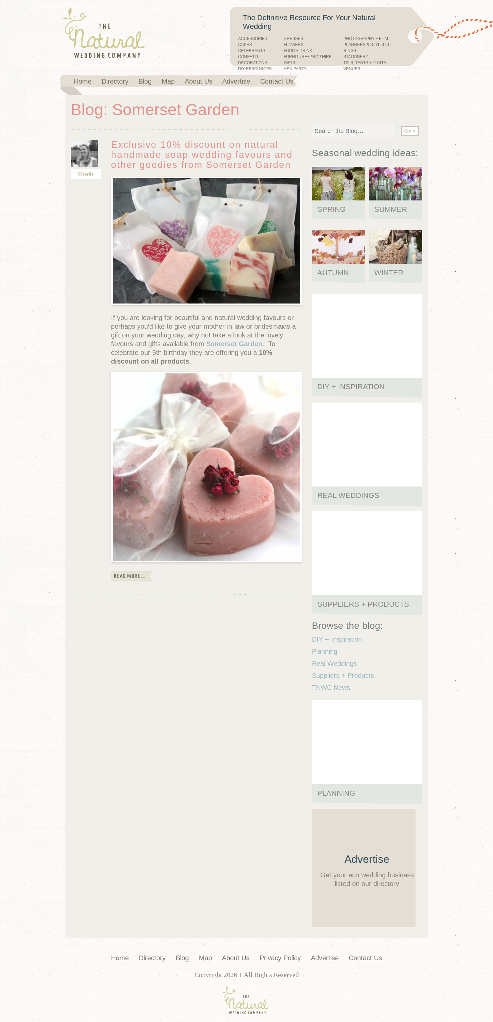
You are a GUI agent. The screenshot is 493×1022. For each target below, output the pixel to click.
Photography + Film (365, 39)
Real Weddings (334, 663)
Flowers (294, 45)
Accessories (252, 39)
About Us (198, 81)
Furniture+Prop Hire (308, 57)
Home (83, 81)
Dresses (293, 39)
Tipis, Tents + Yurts (364, 63)
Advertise (236, 81)
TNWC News (331, 687)
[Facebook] (304, 81)
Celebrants (251, 51)
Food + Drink (298, 51)
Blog (145, 81)
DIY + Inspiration (337, 639)
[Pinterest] (317, 81)
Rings (349, 51)
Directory (115, 81)
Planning (324, 651)
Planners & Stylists (366, 45)
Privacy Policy (280, 958)
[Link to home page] (119, 33)
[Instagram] (329, 81)
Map (168, 81)
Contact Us (276, 81)
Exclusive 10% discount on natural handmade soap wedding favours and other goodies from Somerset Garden (202, 154)
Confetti (248, 57)
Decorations (252, 63)
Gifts (289, 63)
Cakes (245, 45)
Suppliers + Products (343, 675)
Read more (131, 576)
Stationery (355, 57)
